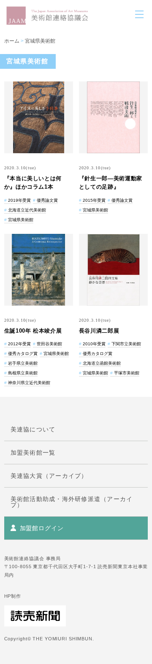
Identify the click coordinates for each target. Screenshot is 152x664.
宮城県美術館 (40, 41)
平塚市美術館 (126, 373)
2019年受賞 (19, 200)
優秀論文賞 (47, 200)
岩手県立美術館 (23, 363)
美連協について (33, 429)
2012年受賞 (19, 343)
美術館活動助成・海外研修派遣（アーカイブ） (72, 502)
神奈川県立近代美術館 (29, 382)
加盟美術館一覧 (33, 452)
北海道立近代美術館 (27, 210)
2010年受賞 (94, 343)
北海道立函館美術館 (102, 363)
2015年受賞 (94, 200)
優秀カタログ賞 (23, 353)
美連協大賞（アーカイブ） (49, 476)
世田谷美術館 (49, 343)
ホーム (11, 41)
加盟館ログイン (42, 528)
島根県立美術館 (23, 373)
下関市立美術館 (126, 343)
